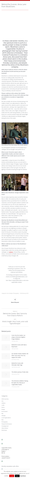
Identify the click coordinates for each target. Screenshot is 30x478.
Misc (3, 419)
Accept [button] (11, 476)
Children (3, 403)
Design (3, 409)
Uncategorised (5, 426)
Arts (8, 293)
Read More (23, 476)
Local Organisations (6, 417)
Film (2, 413)
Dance (3, 407)
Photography (16, 293)
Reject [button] (17, 476)
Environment (4, 411)
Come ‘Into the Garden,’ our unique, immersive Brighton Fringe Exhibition (18, 337)
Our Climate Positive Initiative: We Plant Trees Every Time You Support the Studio (20, 355)
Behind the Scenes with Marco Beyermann (19, 345)
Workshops (4, 430)
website (11, 252)
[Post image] (6, 338)
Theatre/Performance (7, 424)
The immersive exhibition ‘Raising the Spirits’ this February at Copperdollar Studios (20, 382)
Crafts (3, 405)
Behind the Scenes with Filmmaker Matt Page (17, 364)
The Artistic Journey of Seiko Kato (20, 372)
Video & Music (5, 428)
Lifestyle (11, 293)
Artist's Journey (5, 399)
